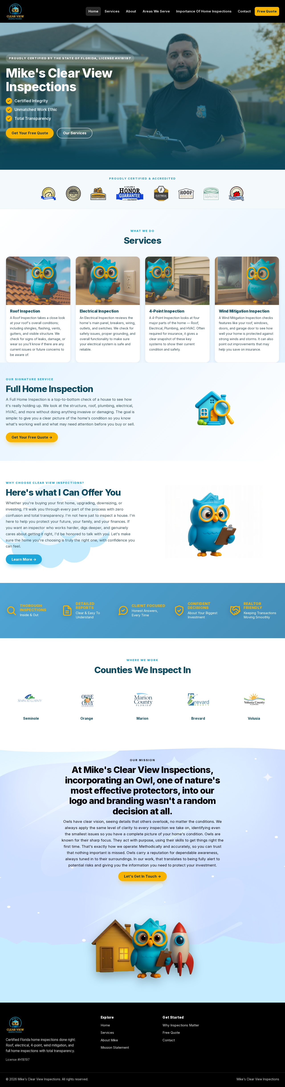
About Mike (109, 1040)
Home (93, 11)
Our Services (74, 133)
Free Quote (267, 11)
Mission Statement (115, 1048)
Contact (244, 11)
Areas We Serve (156, 11)
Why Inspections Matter (181, 1025)
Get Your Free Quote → (32, 437)
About (131, 11)
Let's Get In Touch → (142, 876)
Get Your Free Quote (30, 133)
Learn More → (24, 559)
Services (112, 11)
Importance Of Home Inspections (204, 11)
